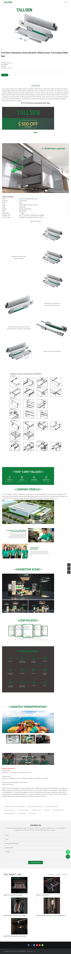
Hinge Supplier (47, 810)
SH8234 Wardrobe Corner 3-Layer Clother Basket (50, 915)
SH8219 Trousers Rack (42, 895)
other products (51, 874)
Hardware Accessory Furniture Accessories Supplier (15, 806)
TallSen (4, 494)
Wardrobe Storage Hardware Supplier (35, 806)
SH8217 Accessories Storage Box (13, 895)
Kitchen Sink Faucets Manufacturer (52, 806)
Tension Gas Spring (22, 813)
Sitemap (36, 951)
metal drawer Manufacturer (10, 813)
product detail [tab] (35, 85)
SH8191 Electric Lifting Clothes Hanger (15, 915)
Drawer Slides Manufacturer (58, 810)
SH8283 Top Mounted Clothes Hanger (15, 936)
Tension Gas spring (32, 813)
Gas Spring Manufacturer (36, 810)
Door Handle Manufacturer (23, 810)
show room (64, 874)
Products (58, 874)
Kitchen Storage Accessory (10, 810)
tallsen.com (30, 951)
